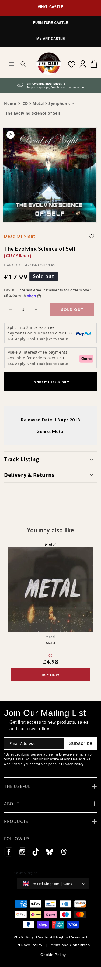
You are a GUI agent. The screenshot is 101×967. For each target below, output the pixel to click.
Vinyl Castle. (37, 937)
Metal (38, 103)
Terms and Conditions (69, 945)
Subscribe (81, 743)
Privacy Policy (29, 945)
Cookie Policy (53, 954)
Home (10, 103)
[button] (11, 64)
